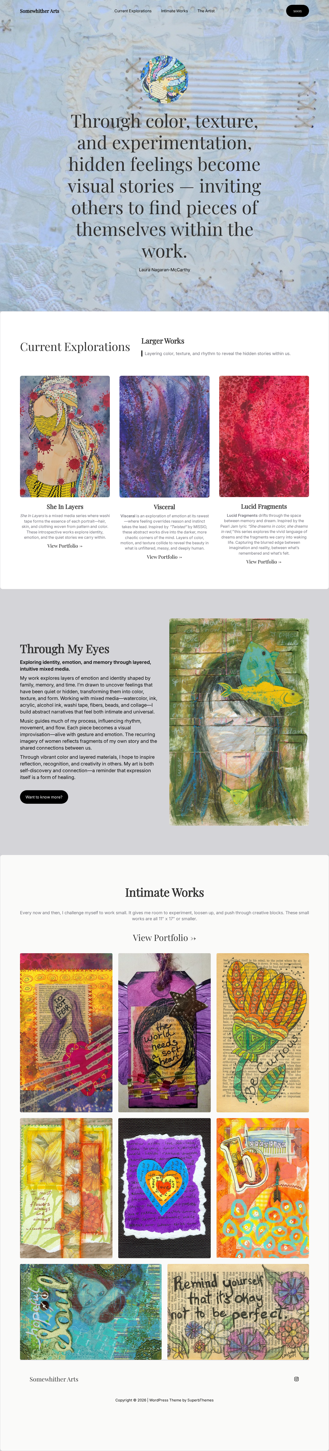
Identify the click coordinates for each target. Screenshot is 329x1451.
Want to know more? (44, 797)
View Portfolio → (65, 545)
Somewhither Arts (39, 10)
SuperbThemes (200, 1400)
